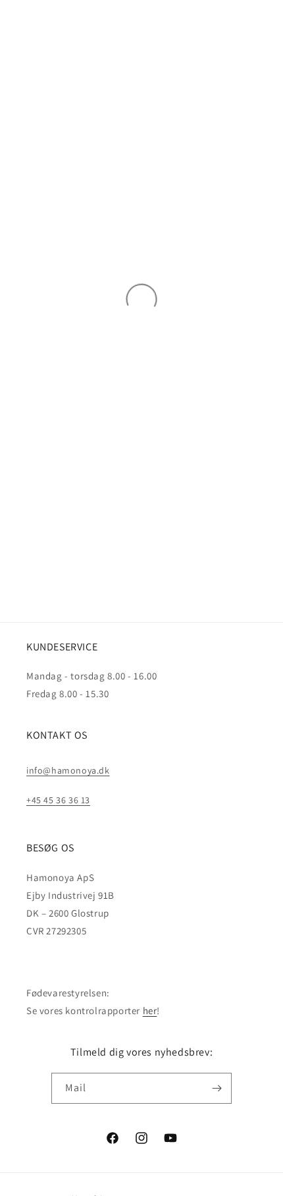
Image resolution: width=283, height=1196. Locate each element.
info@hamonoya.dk (68, 770)
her (150, 1010)
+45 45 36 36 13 (58, 800)
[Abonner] (216, 1088)
